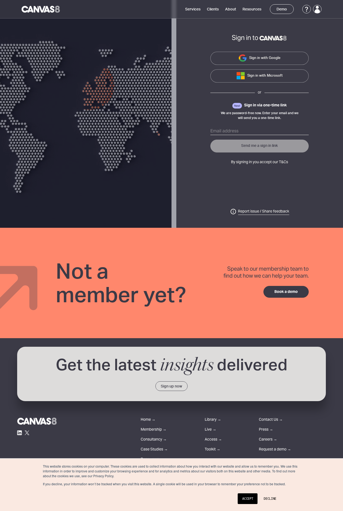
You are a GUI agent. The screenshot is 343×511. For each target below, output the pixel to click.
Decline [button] (270, 499)
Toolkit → (212, 450)
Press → (266, 430)
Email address (224, 131)
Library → (213, 420)
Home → (148, 420)
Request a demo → (275, 450)
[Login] (317, 9)
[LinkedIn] (19, 432)
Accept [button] (247, 499)
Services (192, 9)
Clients (213, 9)
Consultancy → (154, 440)
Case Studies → (154, 450)
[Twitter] (27, 432)
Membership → (153, 430)
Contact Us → (271, 420)
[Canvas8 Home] (41, 9)
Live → (210, 430)
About (230, 9)
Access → (213, 440)
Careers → (268, 440)
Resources (252, 9)
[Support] (306, 9)
